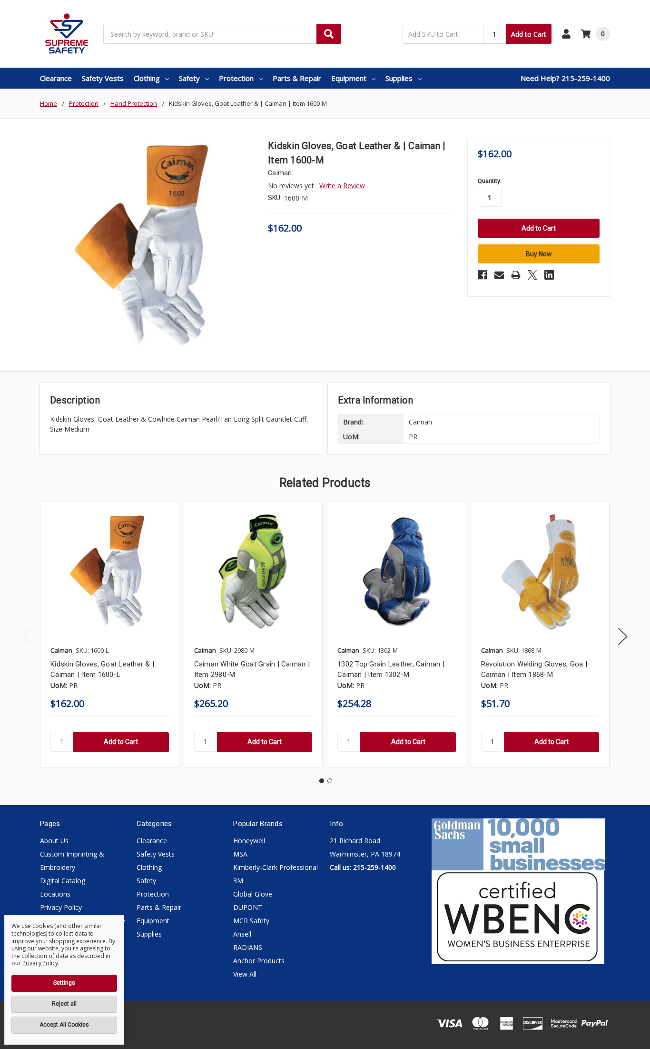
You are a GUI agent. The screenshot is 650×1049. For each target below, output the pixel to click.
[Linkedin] (549, 275)
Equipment (348, 78)
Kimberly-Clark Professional (275, 867)
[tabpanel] (109, 634)
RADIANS (247, 947)
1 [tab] (321, 780)
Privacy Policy (61, 907)
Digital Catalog (62, 880)
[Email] (499, 275)
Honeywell (249, 840)
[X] (532, 275)
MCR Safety (251, 920)
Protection (236, 78)
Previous (27, 636)
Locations (55, 893)
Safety (189, 78)
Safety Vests (103, 78)
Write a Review (342, 185)
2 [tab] (329, 780)
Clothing (147, 78)
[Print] (516, 275)
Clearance (56, 78)
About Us (54, 840)
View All (244, 973)
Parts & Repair (297, 78)
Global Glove (252, 893)
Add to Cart (528, 34)
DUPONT (247, 907)
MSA (240, 853)
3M (238, 880)
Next (622, 636)
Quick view (109, 571)
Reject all (64, 1003)
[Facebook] (482, 275)
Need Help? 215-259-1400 (565, 78)
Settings (64, 982)
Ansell (242, 933)
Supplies (399, 78)
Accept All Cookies (64, 1024)
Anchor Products (259, 960)
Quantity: (490, 180)
